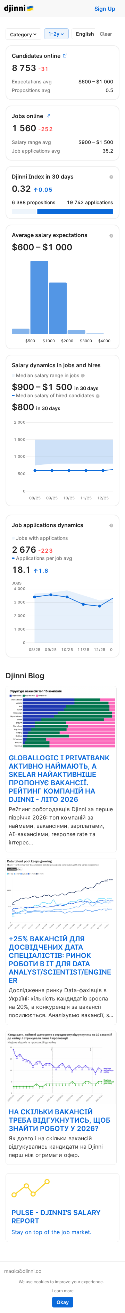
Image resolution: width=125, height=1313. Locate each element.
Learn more (63, 1290)
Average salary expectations (50, 235)
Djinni (19, 8)
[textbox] (21, 34)
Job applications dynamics (47, 525)
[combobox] (21, 34)
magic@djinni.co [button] (22, 1271)
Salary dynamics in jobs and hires (56, 365)
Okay (63, 1302)
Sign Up (104, 8)
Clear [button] (106, 34)
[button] (111, 176)
